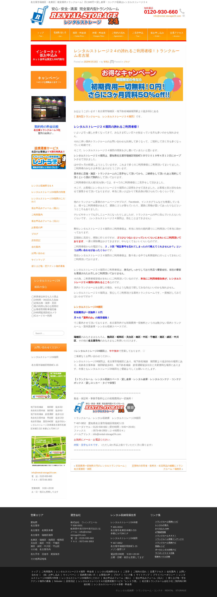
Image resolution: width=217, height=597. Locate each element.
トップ (34, 571)
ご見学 (126, 571)
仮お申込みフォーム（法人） (45, 221)
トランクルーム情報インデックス (169, 539)
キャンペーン (48, 79)
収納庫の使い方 (87, 574)
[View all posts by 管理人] (112, 62)
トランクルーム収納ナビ (165, 543)
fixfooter (58, 581)
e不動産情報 (160, 532)
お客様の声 (37, 227)
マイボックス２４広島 (164, 553)
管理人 (107, 62)
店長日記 (35, 240)
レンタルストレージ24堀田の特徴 (48, 192)
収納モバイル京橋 (162, 557)
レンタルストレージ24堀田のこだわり (81, 578)
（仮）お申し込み (51, 574)
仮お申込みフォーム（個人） (45, 208)
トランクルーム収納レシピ (166, 522)
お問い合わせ (38, 253)
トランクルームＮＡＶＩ (165, 536)
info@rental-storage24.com (167, 16)
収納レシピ (160, 546)
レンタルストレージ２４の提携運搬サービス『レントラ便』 (108, 581)
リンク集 (128, 574)
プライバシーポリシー (164, 574)
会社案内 (35, 247)
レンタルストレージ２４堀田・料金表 (75, 571)
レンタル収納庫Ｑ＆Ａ (42, 185)
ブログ (34, 234)
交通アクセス (156, 571)
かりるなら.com (162, 529)
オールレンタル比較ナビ (165, 550)
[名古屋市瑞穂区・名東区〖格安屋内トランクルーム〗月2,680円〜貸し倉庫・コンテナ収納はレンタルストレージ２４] (75, 15)
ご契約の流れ (139, 571)
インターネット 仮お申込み (49, 55)
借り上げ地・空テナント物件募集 (48, 266)
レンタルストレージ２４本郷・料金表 (113, 584)
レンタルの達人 (162, 525)
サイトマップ (38, 259)
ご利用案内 (37, 214)
